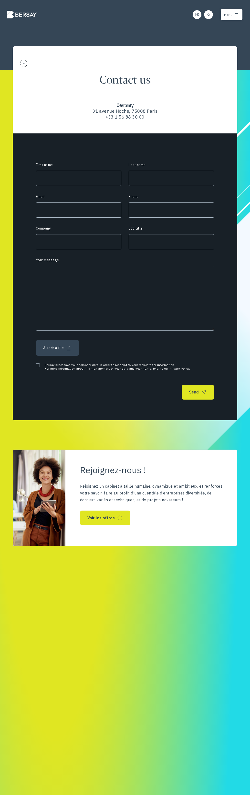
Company (43, 228)
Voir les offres (101, 517)
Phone (134, 196)
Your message (47, 260)
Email (40, 196)
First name (44, 165)
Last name (137, 165)
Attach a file (53, 348)
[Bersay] (22, 15)
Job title (136, 228)
